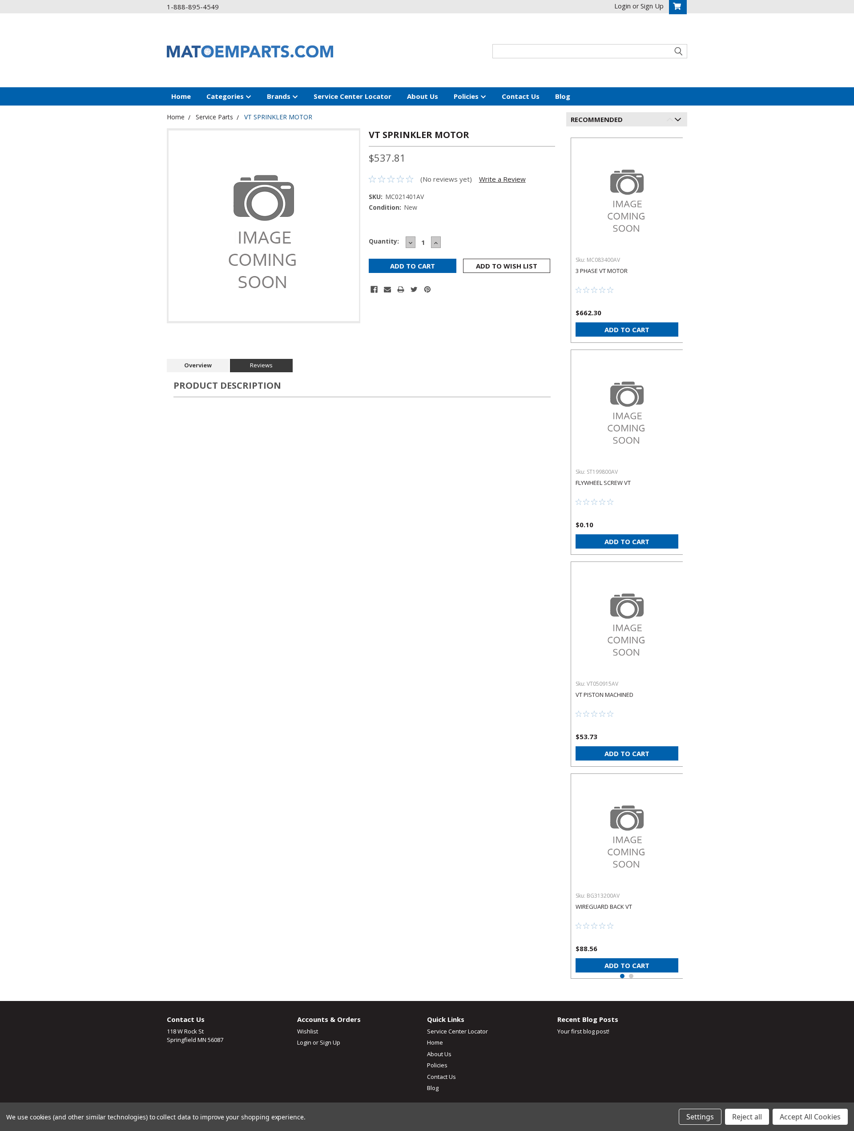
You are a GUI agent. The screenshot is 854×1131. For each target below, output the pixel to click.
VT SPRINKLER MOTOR (278, 117)
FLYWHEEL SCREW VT (603, 483)
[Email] (387, 289)
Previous (671, 121)
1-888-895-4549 (193, 6)
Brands (279, 96)
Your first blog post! (583, 1031)
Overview (198, 365)
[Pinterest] (427, 289)
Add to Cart (626, 329)
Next (679, 121)
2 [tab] (631, 976)
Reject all (747, 1117)
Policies (467, 96)
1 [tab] (622, 976)
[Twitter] (414, 289)
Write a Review (502, 179)
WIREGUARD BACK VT (604, 907)
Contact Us (521, 96)
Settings (700, 1117)
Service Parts (214, 117)
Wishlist (307, 1031)
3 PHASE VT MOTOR (602, 271)
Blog (562, 96)
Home (181, 96)
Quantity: (384, 241)
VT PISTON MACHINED (604, 695)
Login (304, 1042)
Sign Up (330, 1042)
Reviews (261, 365)
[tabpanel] (627, 237)
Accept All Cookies (810, 1117)
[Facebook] (374, 289)
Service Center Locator (352, 96)
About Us (422, 96)
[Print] (400, 289)
